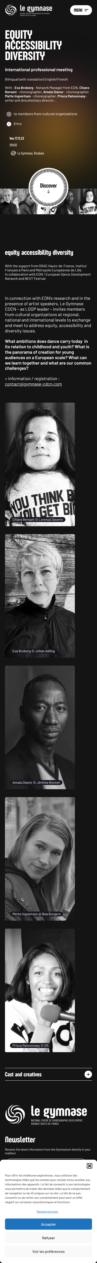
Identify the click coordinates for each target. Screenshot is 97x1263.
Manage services (47, 1211)
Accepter (48, 1224)
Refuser (48, 1238)
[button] (89, 1165)
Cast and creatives (23, 1074)
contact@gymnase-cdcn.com (33, 384)
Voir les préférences (48, 1251)
